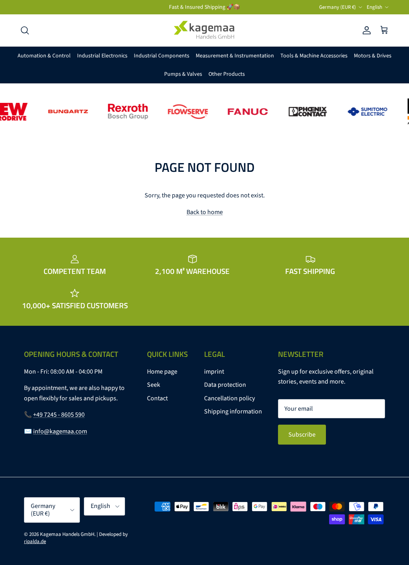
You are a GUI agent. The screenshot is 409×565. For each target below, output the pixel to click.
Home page (162, 371)
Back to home (205, 212)
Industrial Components (161, 56)
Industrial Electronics (102, 56)
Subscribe (302, 434)
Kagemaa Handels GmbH (67, 534)
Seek (153, 384)
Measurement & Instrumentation (235, 56)
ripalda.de (35, 541)
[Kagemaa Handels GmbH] (204, 30)
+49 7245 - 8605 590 (59, 414)
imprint (214, 371)
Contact (157, 398)
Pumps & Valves (183, 74)
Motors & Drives (372, 56)
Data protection (225, 384)
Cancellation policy (229, 398)
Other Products (226, 74)
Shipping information (233, 411)
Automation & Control (44, 56)
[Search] (25, 30)
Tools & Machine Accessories (313, 56)
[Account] (365, 30)
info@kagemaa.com (60, 431)
